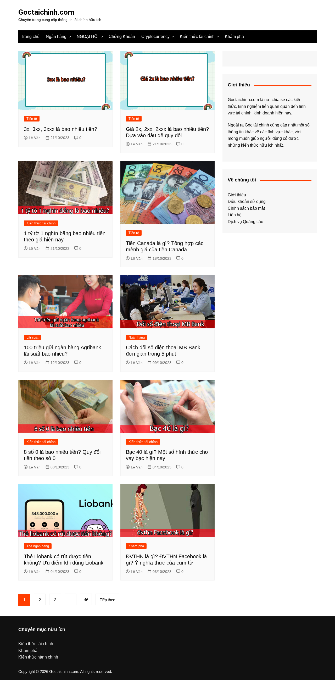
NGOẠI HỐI (87, 36)
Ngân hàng (56, 36)
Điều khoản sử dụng (247, 201)
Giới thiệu (237, 195)
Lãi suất (32, 337)
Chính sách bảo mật (246, 208)
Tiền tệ (31, 119)
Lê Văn (35, 138)
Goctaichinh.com (46, 12)
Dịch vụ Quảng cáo (245, 221)
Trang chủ (30, 36)
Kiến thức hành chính (38, 657)
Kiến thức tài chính (197, 36)
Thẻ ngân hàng (37, 546)
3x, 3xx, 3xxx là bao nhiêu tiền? (60, 129)
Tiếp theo (107, 600)
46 (86, 600)
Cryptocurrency (155, 36)
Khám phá (234, 36)
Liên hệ (235, 215)
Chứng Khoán (122, 36)
